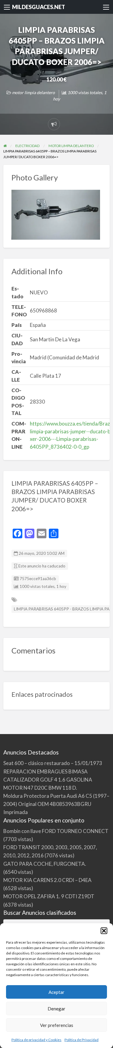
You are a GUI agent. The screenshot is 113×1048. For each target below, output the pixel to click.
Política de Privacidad (81, 1039)
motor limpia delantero (33, 92)
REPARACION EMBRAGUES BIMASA (45, 771)
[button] (104, 931)
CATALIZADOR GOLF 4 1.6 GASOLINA (47, 779)
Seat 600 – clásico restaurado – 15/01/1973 (52, 763)
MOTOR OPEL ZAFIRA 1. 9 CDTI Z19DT (48, 896)
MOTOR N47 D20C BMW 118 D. (40, 788)
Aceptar (56, 992)
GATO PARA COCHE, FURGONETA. (44, 864)
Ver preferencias (56, 1025)
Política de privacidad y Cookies (36, 1039)
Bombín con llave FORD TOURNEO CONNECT (55, 831)
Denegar (56, 1008)
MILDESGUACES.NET (38, 7)
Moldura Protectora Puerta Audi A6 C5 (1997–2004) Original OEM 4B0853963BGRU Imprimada (56, 804)
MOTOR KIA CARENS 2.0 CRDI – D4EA (47, 880)
